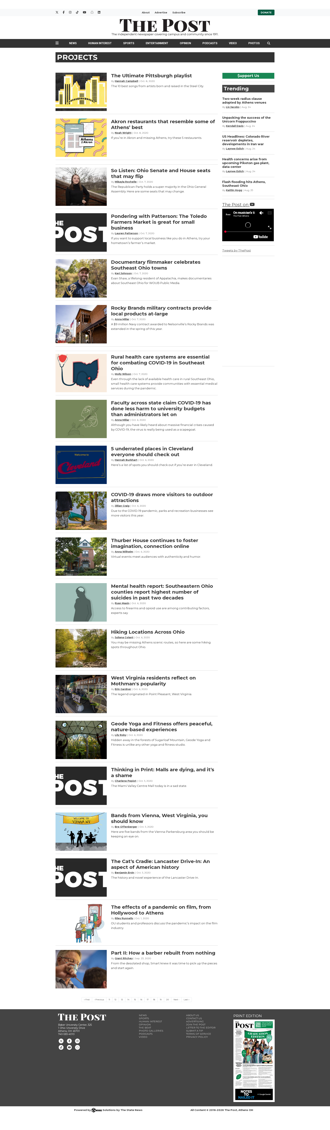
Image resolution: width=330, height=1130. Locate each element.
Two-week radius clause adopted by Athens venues (244, 100)
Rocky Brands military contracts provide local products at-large (161, 311)
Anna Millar (122, 319)
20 (167, 999)
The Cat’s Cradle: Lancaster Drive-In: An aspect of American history (160, 864)
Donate (266, 12)
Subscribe (178, 12)
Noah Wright (123, 132)
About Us (192, 1015)
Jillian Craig (122, 505)
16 (141, 999)
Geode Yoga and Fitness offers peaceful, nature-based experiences (161, 726)
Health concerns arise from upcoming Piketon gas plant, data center (245, 163)
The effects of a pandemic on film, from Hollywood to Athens (161, 910)
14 (128, 999)
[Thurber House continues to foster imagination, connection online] (81, 556)
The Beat (145, 1027)
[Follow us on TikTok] (61, 1047)
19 (161, 999)
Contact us (194, 1018)
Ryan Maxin (122, 603)
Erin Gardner (123, 689)
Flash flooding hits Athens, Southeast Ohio (244, 184)
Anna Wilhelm (124, 551)
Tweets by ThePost (236, 250)
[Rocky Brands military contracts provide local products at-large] (81, 324)
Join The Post (195, 1024)
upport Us (249, 75)
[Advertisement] (248, 310)
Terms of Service (198, 1033)
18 (154, 999)
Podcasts (209, 43)
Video (233, 43)
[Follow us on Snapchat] (77, 1047)
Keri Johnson (123, 273)
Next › (176, 999)
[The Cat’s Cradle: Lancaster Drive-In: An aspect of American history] (81, 877)
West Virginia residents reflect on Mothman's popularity (153, 681)
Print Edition (247, 1016)
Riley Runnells (124, 918)
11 (109, 999)
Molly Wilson (123, 374)
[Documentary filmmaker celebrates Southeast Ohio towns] (81, 278)
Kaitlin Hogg (234, 190)
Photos (254, 43)
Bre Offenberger (126, 826)
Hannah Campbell (126, 81)
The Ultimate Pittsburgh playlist (151, 76)
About (146, 12)
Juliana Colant (124, 637)
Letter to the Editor (201, 1027)
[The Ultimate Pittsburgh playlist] (81, 92)
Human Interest (100, 43)
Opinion (185, 43)
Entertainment (157, 43)
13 (122, 999)
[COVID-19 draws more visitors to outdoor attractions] (81, 511)
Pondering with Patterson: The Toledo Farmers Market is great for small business (159, 222)
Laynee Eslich (235, 148)
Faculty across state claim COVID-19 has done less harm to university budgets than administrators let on (161, 408)
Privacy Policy (197, 1036)
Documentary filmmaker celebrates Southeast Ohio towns (155, 265)
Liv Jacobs (232, 107)
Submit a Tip (194, 1030)
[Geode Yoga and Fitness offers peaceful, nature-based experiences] (81, 740)
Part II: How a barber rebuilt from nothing (163, 953)
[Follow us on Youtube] (69, 1047)
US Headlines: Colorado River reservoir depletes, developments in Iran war (246, 140)
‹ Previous (99, 999)
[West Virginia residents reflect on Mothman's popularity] (81, 694)
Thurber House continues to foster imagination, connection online (154, 543)
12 (115, 999)
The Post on (236, 204)
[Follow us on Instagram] (77, 1040)
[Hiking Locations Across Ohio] (81, 648)
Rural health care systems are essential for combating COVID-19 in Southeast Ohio (160, 362)
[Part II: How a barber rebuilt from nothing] (81, 969)
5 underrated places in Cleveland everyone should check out (152, 451)
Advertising (195, 1021)
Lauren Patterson (126, 233)
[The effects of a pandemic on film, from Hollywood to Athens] (81, 923)
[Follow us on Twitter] (61, 1040)
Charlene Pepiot (125, 780)
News (73, 43)
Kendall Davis (235, 125)
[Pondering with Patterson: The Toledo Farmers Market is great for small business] (81, 232)
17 (148, 999)
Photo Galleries (151, 1030)
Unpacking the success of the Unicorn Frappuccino (246, 119)
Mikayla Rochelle (126, 181)
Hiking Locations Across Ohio (148, 632)
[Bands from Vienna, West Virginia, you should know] (81, 831)
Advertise (161, 12)
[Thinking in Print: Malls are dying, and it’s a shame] (81, 786)
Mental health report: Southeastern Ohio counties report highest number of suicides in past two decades (162, 592)
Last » (186, 999)
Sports (128, 43)
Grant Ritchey (124, 958)
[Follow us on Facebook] (69, 1040)
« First (87, 999)
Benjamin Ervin (124, 872)
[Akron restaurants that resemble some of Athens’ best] (81, 138)
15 (135, 999)
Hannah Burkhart (126, 459)
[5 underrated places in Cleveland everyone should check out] (81, 465)
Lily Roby (120, 735)
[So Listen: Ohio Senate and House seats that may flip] (81, 187)
